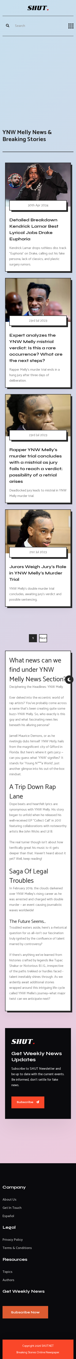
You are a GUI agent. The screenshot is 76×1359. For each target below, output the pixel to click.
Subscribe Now (25, 1312)
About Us (9, 1200)
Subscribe (25, 1102)
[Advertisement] (38, 78)
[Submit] (8, 26)
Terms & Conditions (17, 1248)
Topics (7, 1272)
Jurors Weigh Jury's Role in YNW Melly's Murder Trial (37, 573)
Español (8, 1216)
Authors (8, 1280)
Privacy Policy (13, 1240)
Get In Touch (12, 1208)
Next (43, 638)
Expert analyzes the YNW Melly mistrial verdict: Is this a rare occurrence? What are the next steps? (35, 348)
